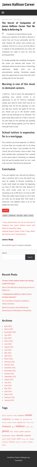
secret (31, 215)
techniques (5, 442)
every (31, 419)
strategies (31, 439)
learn (11, 431)
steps (27, 439)
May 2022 (7, 353)
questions (28, 431)
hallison (19, 215)
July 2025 (7, 335)
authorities (10, 415)
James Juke (17, 19)
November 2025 (10, 332)
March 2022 (8, 359)
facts (24, 422)
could (12, 419)
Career (5, 210)
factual (28, 422)
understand (18, 442)
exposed (19, 422)
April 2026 (8, 326)
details (17, 419)
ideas (31, 426)
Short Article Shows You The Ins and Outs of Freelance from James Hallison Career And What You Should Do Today (18, 225)
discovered (26, 419)
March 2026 (8, 329)
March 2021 (8, 394)
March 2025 (8, 341)
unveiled (30, 442)
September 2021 (10, 376)
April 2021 (8, 391)
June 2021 (8, 385)
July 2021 (7, 382)
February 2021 (9, 397)
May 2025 (7, 338)
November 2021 (10, 371)
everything (9, 422)
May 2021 (7, 388)
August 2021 (8, 379)
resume (19, 435)
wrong (4, 445)
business (21, 415)
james (25, 215)
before (15, 415)
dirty (21, 419)
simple (14, 439)
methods (16, 431)
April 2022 (8, 356)
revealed (27, 435)
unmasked (24, 442)
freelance (6, 426)
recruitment (6, 436)
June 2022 (8, 350)
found (32, 422)
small (18, 439)
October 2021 (9, 374)
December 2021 (9, 368)
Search (4, 253)
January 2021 (9, 400)
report (13, 436)
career (5, 215)
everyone (4, 422)
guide (13, 426)
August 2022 (8, 347)
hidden (27, 426)
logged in (14, 245)
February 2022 (9, 362)
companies (12, 215)
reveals (4, 439)
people (22, 431)
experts (14, 422)
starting (23, 439)
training (11, 442)
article (4, 415)
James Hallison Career (18, 4)
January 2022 (9, 365)
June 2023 (8, 344)
